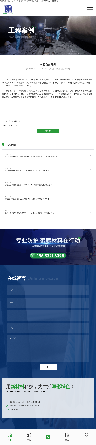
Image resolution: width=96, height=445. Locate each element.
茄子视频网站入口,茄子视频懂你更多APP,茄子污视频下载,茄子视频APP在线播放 (29, 1)
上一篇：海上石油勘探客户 (12, 121)
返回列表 (48, 131)
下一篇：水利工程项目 (10, 125)
